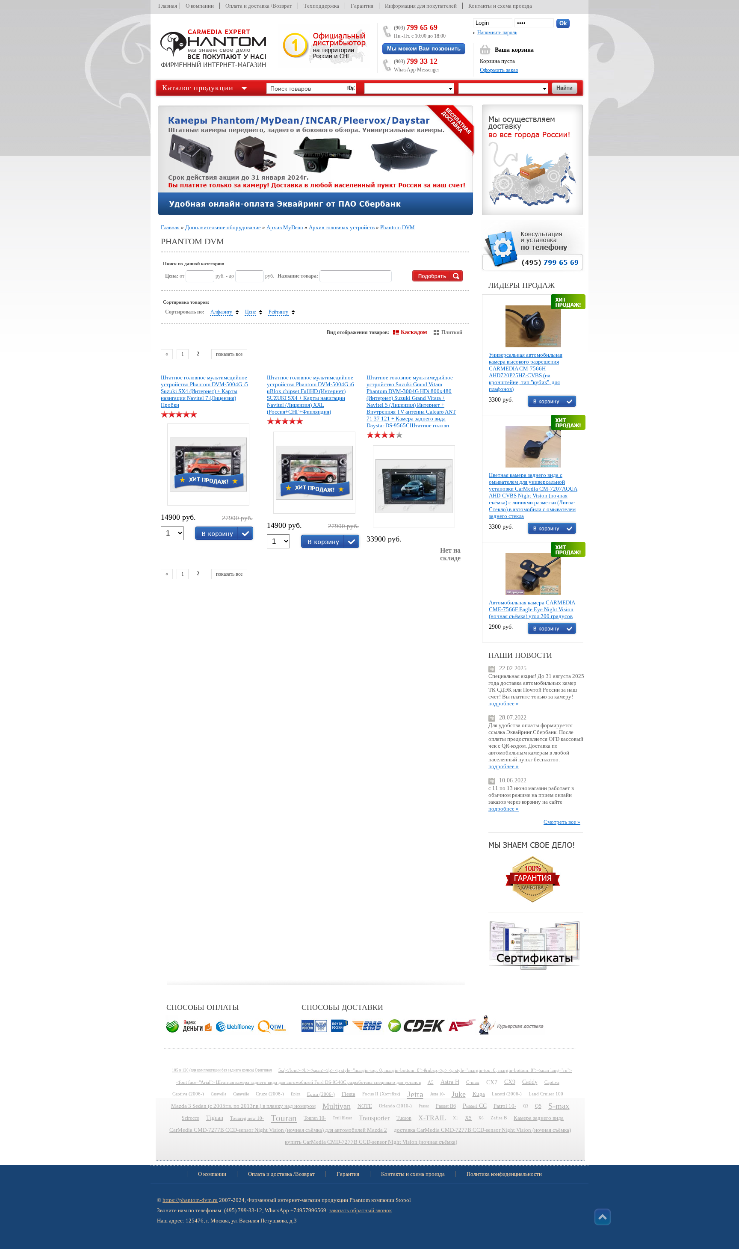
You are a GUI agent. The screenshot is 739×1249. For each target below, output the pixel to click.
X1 (455, 1118)
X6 (481, 1118)
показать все (229, 354)
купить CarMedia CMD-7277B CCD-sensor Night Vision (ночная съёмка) (371, 1142)
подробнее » (503, 703)
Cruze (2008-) (270, 1094)
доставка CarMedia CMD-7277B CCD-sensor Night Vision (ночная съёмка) (482, 1130)
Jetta (415, 1094)
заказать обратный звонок (360, 1210)
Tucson (403, 1118)
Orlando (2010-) (395, 1106)
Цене (250, 312)
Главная (167, 6)
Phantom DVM (397, 227)
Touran (284, 1118)
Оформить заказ (499, 70)
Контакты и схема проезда (500, 6)
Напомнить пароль (497, 33)
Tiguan (214, 1118)
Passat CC (475, 1106)
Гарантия (362, 6)
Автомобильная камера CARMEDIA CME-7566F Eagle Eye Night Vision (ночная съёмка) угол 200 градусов (532, 609)
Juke (459, 1094)
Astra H (449, 1082)
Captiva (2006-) (188, 1094)
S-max (559, 1105)
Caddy (530, 1082)
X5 (468, 1118)
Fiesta (348, 1094)
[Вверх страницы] (602, 1217)
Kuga (479, 1094)
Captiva (551, 1082)
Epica (295, 1094)
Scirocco (190, 1118)
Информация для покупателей (421, 6)
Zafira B (499, 1118)
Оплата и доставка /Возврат (258, 6)
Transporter (374, 1118)
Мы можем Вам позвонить (424, 48)
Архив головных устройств (342, 227)
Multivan (336, 1106)
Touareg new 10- (247, 1118)
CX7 (491, 1082)
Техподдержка (321, 6)
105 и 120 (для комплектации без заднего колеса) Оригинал (222, 1070)
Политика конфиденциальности (504, 1174)
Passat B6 (446, 1106)
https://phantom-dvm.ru (190, 1200)
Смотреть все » (562, 822)
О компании (200, 6)
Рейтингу (278, 312)
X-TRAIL (432, 1118)
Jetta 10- (437, 1094)
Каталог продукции (198, 87)
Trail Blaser (342, 1118)
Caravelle (241, 1094)
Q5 (538, 1106)
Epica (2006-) (321, 1094)
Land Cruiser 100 (546, 1094)
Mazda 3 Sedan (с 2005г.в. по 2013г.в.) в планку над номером (243, 1106)
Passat (424, 1106)
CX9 (509, 1082)
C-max (472, 1082)
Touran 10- (315, 1118)
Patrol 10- (505, 1106)
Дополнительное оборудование (223, 227)
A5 (431, 1082)
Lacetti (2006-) (507, 1094)
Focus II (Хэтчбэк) (381, 1094)
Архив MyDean (284, 227)
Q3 (525, 1106)
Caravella (218, 1094)
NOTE (365, 1106)
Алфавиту (221, 312)
